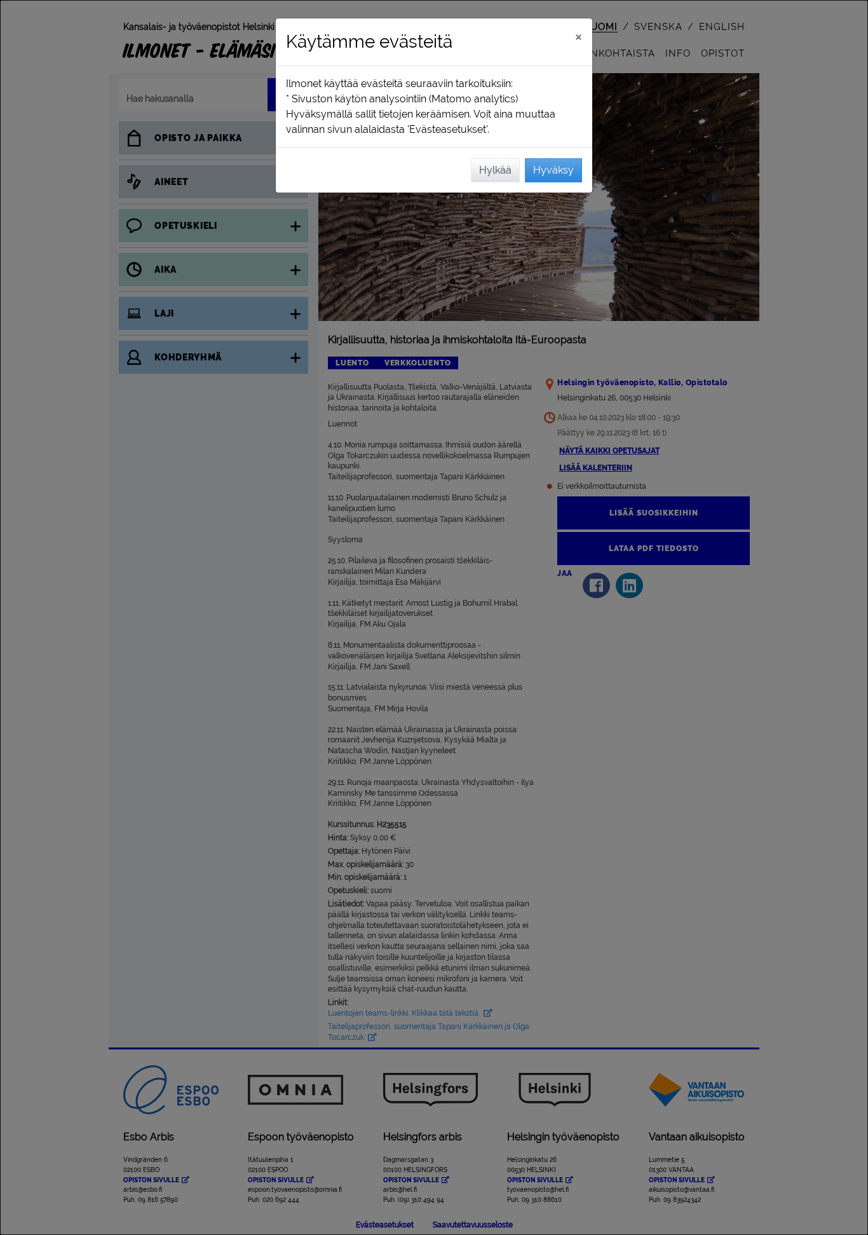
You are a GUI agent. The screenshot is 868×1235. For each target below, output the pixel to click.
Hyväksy (553, 170)
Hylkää (495, 170)
